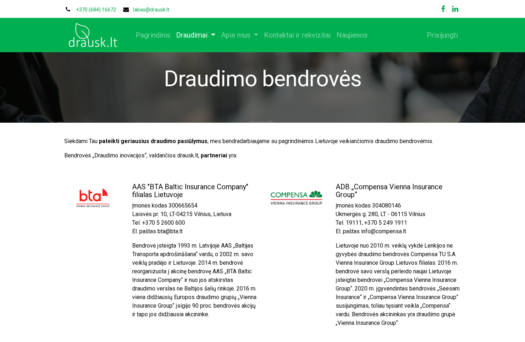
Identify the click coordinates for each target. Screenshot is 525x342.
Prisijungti (442, 35)
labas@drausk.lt (151, 10)
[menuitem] (153, 35)
